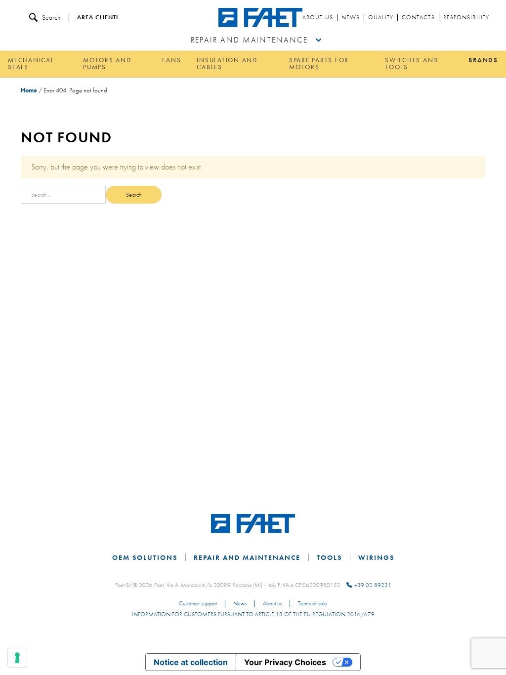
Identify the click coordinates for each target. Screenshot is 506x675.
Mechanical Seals (31, 64)
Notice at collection (191, 662)
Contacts (418, 17)
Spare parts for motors (319, 64)
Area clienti (97, 17)
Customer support (198, 603)
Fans (171, 60)
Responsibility (466, 17)
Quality (380, 17)
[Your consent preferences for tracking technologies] (17, 657)
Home (29, 90)
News (350, 17)
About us (317, 17)
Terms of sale (312, 603)
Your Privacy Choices (285, 662)
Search (51, 17)
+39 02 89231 (372, 585)
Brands (483, 60)
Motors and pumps (107, 64)
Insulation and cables (227, 64)
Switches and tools (411, 64)
